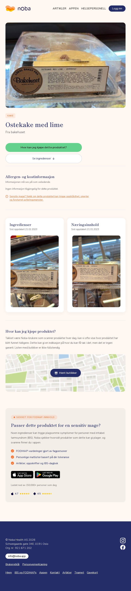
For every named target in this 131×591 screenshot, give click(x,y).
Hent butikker (68, 373)
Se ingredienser (41, 158)
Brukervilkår (12, 564)
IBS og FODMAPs (25, 572)
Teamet (79, 572)
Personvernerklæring (34, 564)
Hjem (8, 572)
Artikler (59, 8)
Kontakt (55, 572)
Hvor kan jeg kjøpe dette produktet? (44, 147)
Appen (73, 8)
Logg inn (117, 8)
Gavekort (92, 572)
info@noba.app (17, 556)
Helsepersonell (93, 8)
